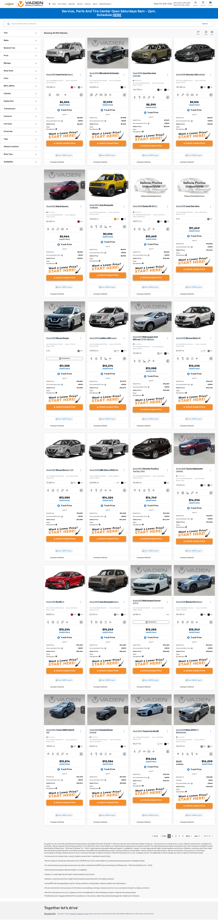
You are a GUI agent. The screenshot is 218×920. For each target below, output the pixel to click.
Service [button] (80, 4)
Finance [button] (87, 4)
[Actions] (81, 75)
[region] (64, 123)
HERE (117, 15)
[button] (83, 53)
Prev (163, 836)
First (155, 836)
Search (205, 24)
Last (196, 836)
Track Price (66, 110)
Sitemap (80, 914)
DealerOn (73, 914)
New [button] (54, 4)
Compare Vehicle (57, 162)
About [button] (95, 4)
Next (188, 836)
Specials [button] (72, 4)
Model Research (105, 4)
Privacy (86, 914)
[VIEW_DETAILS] (151, 185)
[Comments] (81, 94)
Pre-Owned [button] (62, 4)
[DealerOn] (50, 914)
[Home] (49, 4)
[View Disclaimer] (65, 94)
